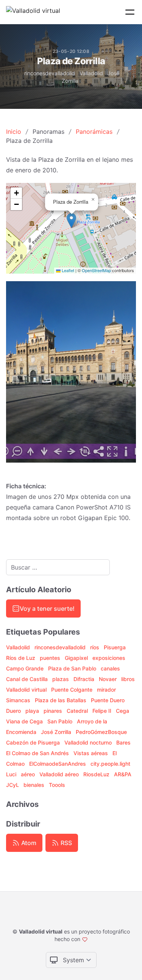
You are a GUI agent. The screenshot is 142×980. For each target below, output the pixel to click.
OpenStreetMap (96, 270)
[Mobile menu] (130, 12)
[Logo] (33, 12)
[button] (71, 220)
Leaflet (67, 270)
